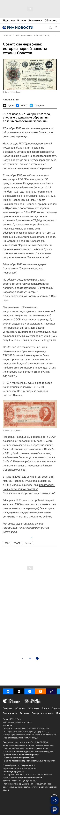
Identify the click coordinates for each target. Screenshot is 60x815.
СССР (7, 543)
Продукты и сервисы (42, 713)
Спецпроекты (10, 713)
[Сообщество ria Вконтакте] (29, 691)
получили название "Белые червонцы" (26, 257)
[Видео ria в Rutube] (51, 691)
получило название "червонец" (33, 168)
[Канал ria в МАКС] (8, 691)
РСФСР (17, 543)
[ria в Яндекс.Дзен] (19, 691)
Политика (7, 708)
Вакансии (7, 725)
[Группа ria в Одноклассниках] (40, 691)
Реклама (24, 713)
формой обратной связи (30, 777)
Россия (27, 543)
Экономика (33, 708)
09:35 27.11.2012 (11, 35)
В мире (45, 708)
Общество (20, 708)
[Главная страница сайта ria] (17, 27)
